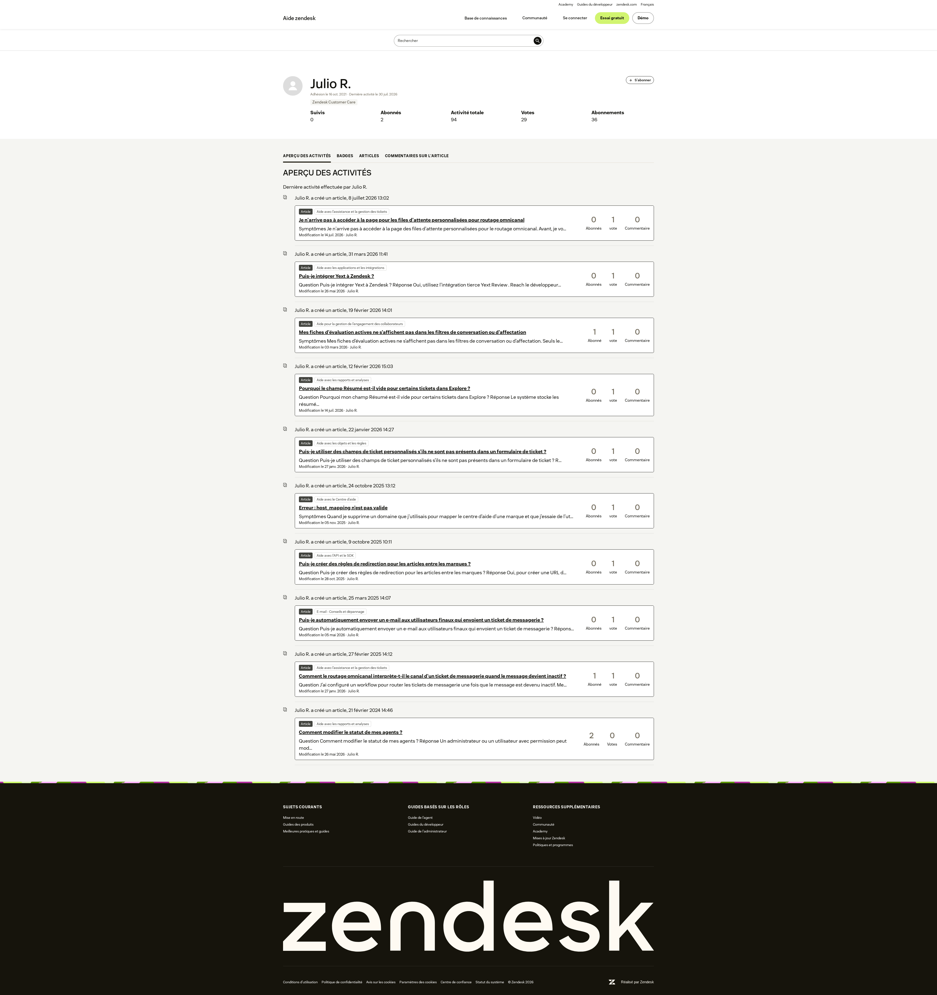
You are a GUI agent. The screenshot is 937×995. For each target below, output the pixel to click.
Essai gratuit (612, 18)
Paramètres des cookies (418, 982)
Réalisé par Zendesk (637, 982)
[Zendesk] (468, 916)
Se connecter (575, 18)
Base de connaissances (486, 18)
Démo (643, 18)
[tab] (307, 157)
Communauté (534, 18)
